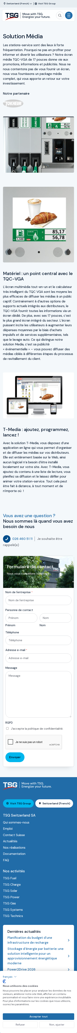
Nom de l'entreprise (19, 592)
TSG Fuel (9, 878)
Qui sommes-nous (16, 822)
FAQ (6, 860)
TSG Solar (10, 891)
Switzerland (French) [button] (56, 803)
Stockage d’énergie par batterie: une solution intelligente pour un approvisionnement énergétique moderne (35, 956)
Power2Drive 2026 (21, 969)
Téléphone (12, 632)
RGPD (9, 723)
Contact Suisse (14, 835)
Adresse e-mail (16, 650)
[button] (10, 976)
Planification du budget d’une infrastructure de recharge (29, 940)
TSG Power (11, 897)
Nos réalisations (14, 847)
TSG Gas (9, 903)
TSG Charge (12, 884)
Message (11, 668)
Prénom (10, 625)
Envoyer (15, 757)
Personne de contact (19, 610)
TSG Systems (13, 910)
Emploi (8, 829)
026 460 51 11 (22, 539)
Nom (43, 625)
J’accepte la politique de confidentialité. (37, 729)
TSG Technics (13, 916)
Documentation (14, 854)
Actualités (10, 841)
